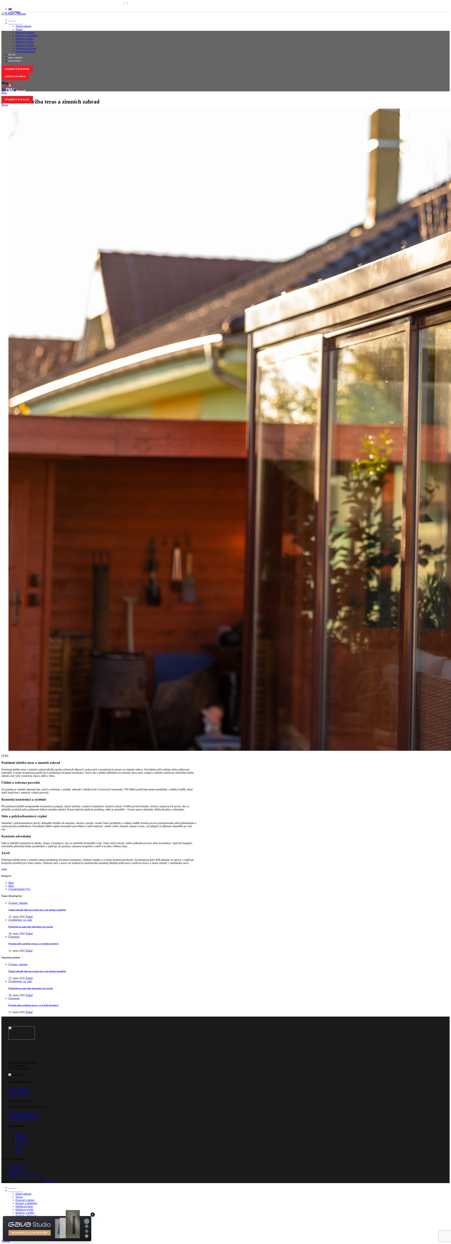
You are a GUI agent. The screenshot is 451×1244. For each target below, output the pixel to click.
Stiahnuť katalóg (17, 69)
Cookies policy (16, 1165)
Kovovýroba (23, 1142)
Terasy (19, 29)
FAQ (133, 2)
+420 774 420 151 (18, 1088)
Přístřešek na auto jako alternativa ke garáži (30, 926)
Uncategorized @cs (19, 889)
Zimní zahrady (24, 26)
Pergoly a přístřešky (27, 35)
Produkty (21, 1136)
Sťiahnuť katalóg (17, 99)
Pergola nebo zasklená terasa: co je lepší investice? (33, 943)
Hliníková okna (24, 38)
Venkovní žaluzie (25, 51)
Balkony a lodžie (25, 45)
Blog (14, 89)
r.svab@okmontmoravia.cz (23, 1119)
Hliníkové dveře (24, 41)
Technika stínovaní (26, 48)
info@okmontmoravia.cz (22, 1112)
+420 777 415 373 (18, 1094)
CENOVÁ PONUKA (15, 76)
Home (4, 89)
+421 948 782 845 (12, 2)
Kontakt (20, 1133)
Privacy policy (16, 1169)
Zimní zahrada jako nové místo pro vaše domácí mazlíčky (37, 909)
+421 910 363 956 (68, 2)
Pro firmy (21, 1139)
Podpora (118, 2)
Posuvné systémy (25, 32)
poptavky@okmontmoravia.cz (25, 1116)
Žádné (29, 916)
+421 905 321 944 (40, 2)
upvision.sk (50, 1181)
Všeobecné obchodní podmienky (26, 1175)
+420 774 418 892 (18, 1091)
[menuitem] (10, 8)
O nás (19, 1149)
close (4, 868)
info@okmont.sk (96, 2)
